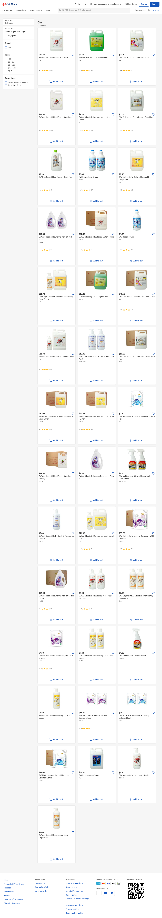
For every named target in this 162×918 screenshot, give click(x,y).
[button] (149, 10)
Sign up (144, 4)
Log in (154, 4)
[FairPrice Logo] (10, 4)
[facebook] (99, 895)
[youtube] (105, 895)
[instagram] (112, 895)
